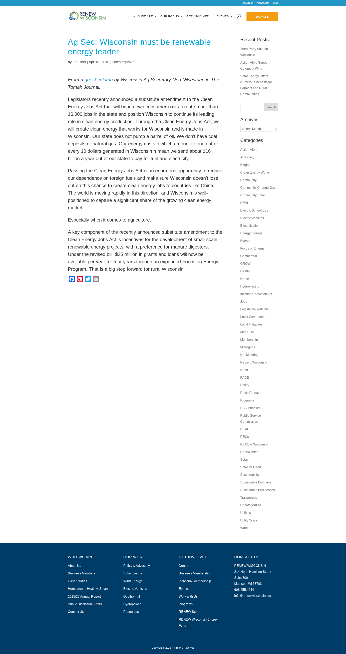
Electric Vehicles (252, 218)
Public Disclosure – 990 (85, 604)
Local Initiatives (251, 324)
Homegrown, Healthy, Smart (88, 588)
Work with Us (188, 596)
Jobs (243, 301)
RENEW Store (189, 611)
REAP (244, 429)
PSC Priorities (250, 408)
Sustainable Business (255, 482)
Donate (262, 16)
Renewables (249, 452)
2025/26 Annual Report (84, 596)
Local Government (253, 317)
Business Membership (194, 573)
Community (248, 180)
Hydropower (132, 604)
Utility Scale (248, 520)
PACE (244, 377)
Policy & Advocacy (136, 565)
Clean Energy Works (255, 172)
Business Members (81, 573)
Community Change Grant (258, 187)
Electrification (250, 225)
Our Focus (169, 16)
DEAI (244, 203)
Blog (275, 3)
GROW (245, 263)
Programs (247, 400)
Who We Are (143, 16)
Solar (244, 459)
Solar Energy (132, 573)
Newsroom (263, 3)
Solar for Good (250, 467)
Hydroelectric (249, 286)
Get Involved (197, 16)
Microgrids (247, 347)
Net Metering (249, 354)
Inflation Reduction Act (256, 294)
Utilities (245, 512)
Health (245, 271)
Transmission (249, 497)
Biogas (245, 165)
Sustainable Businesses (257, 490)
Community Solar (252, 195)
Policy (244, 385)
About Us (74, 565)
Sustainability (250, 474)
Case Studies (77, 581)
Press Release (250, 392)
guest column (99, 79)
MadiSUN (247, 332)
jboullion (79, 62)
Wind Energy (132, 581)
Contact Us (76, 611)
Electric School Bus (254, 210)
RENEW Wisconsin (254, 444)
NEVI (244, 370)
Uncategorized (124, 62)
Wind (244, 528)
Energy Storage (251, 233)
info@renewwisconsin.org (252, 595)
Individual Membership (195, 581)
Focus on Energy (252, 248)
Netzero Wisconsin (253, 362)
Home (244, 279)
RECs (244, 436)
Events (223, 16)
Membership (249, 339)
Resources (247, 3)
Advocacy (247, 157)
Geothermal (248, 256)
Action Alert (248, 149)
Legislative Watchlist (254, 309)
